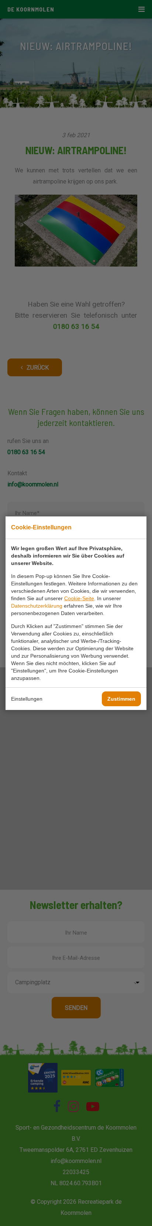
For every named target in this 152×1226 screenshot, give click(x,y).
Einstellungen (26, 699)
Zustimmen (121, 699)
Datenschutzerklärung (36, 606)
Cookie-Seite (79, 598)
